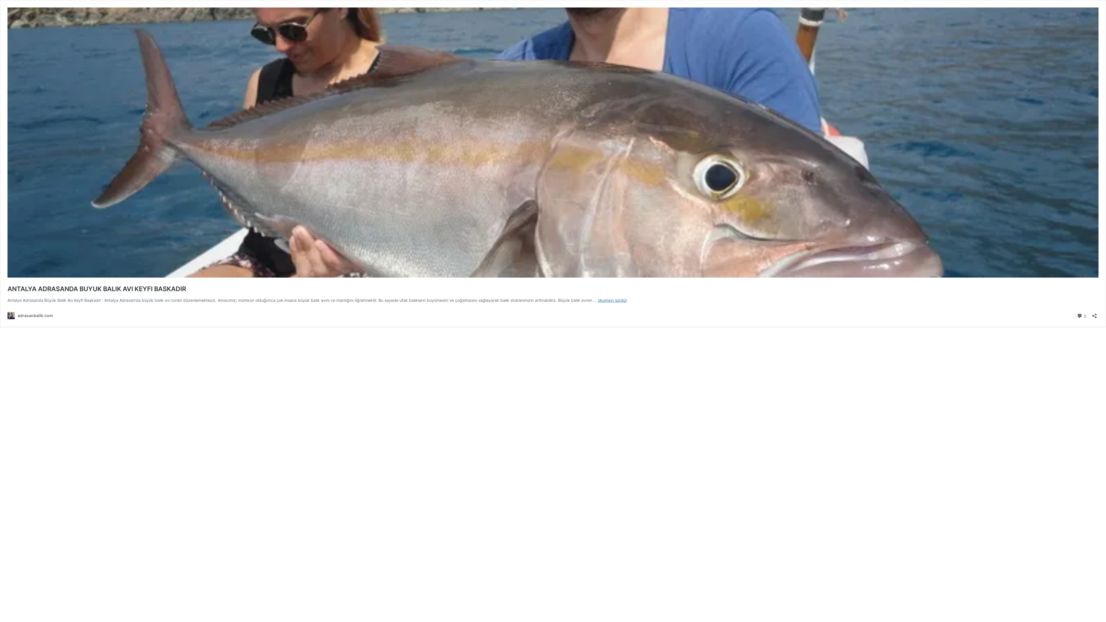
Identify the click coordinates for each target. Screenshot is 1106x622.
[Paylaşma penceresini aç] (1094, 314)
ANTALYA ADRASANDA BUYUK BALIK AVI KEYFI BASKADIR (96, 289)
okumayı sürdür (612, 300)
